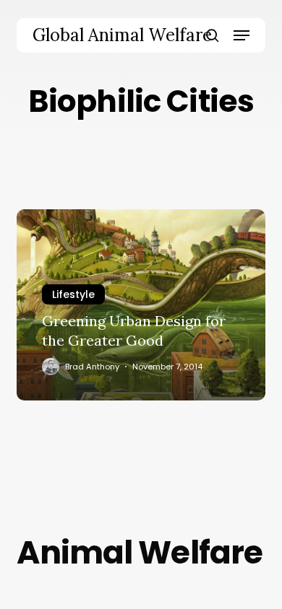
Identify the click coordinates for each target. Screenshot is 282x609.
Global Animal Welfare (122, 35)
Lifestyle (73, 294)
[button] (241, 35)
